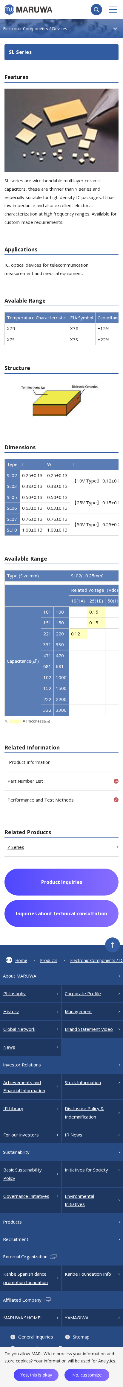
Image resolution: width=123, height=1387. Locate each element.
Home (21, 960)
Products (48, 960)
